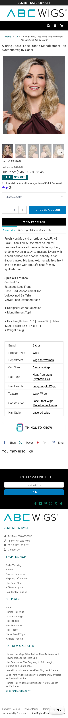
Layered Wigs (41, 412)
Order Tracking (13, 565)
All (16, 36)
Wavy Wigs (40, 393)
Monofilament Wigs (45, 405)
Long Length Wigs (44, 386)
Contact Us (14, 549)
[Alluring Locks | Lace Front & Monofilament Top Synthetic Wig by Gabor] (34, 95)
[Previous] (9, 127)
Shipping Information (17, 578)
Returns (10, 569)
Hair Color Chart (14, 583)
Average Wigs (41, 367)
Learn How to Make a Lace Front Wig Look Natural (32, 670)
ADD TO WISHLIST (35, 222)
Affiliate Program (15, 587)
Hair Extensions (14, 625)
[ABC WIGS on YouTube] (40, 503)
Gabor (36, 345)
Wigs (36, 353)
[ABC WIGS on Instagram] (50, 503)
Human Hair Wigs (15, 612)
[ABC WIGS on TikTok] (61, 503)
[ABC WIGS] (37, 13)
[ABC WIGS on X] (56, 503)
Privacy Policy (31, 709)
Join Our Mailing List (16, 592)
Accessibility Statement (15, 713)
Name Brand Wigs (15, 634)
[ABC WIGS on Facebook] (35, 503)
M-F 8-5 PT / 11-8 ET (18, 545)
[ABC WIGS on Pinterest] (45, 503)
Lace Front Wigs (43, 401)
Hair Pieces (12, 629)
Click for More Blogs (17, 691)
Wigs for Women (43, 360)
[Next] (59, 127)
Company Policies (11, 709)
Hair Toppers (12, 620)
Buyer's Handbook (15, 574)
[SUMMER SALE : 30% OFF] (34, 3)
